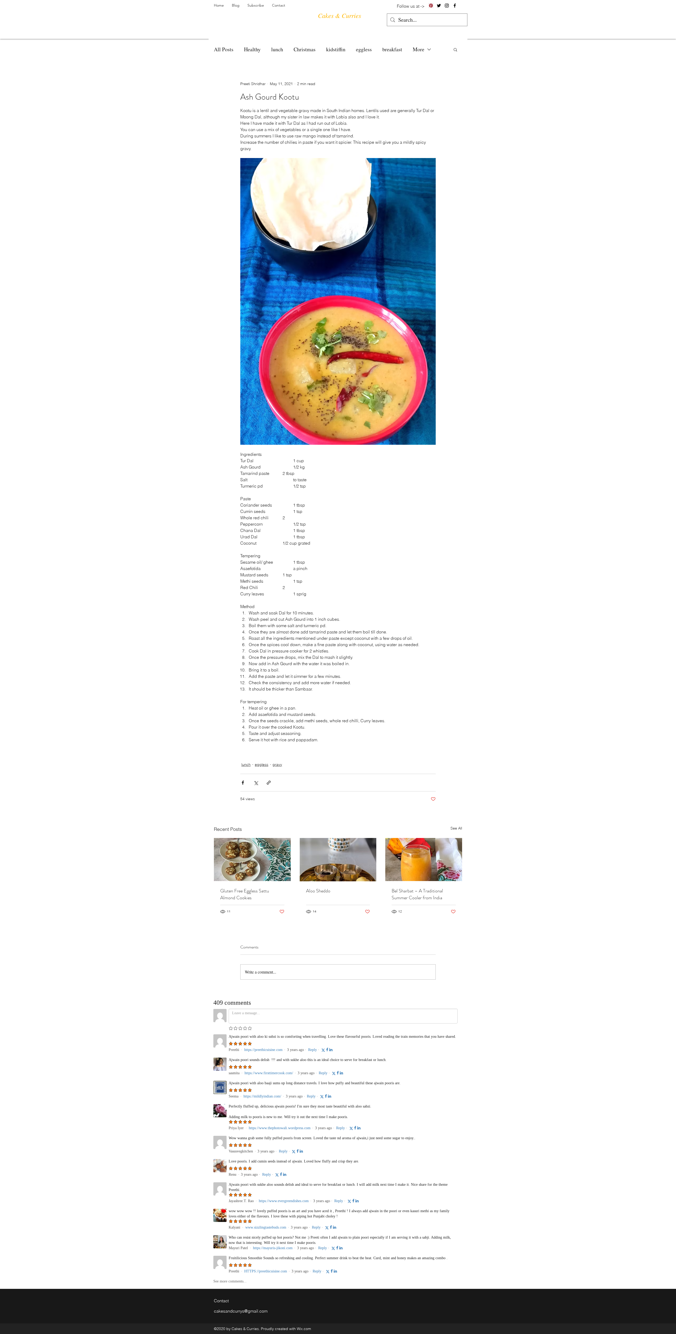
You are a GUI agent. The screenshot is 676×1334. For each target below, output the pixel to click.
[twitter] (439, 5)
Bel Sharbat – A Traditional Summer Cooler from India (417, 894)
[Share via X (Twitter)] (255, 782)
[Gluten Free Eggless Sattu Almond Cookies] (252, 859)
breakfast (392, 49)
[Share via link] (268, 782)
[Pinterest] (431, 5)
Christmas (305, 49)
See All (456, 828)
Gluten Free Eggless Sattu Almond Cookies (244, 894)
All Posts (223, 49)
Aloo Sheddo (318, 890)
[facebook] (454, 5)
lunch (277, 49)
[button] (455, 49)
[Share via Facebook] (242, 782)
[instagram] (446, 5)
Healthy (252, 49)
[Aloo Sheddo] (338, 859)
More (418, 49)
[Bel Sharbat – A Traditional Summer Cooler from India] (423, 859)
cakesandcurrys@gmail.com (240, 1311)
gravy (277, 764)
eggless (364, 49)
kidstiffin (335, 49)
